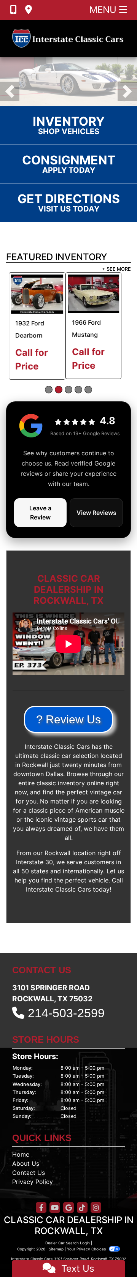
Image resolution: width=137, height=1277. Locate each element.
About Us (25, 1171)
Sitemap (56, 1257)
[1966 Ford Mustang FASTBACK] (34, 302)
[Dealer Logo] (68, 38)
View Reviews (96, 520)
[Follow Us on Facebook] (41, 1216)
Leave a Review (40, 520)
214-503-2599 (66, 1021)
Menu (104, 9)
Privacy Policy (32, 1189)
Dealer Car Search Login (67, 1251)
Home (20, 1162)
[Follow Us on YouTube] (54, 1216)
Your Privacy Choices (87, 1257)
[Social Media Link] (82, 1216)
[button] (9, 95)
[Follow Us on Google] (68, 1216)
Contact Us (28, 1180)
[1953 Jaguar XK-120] (102, 302)
